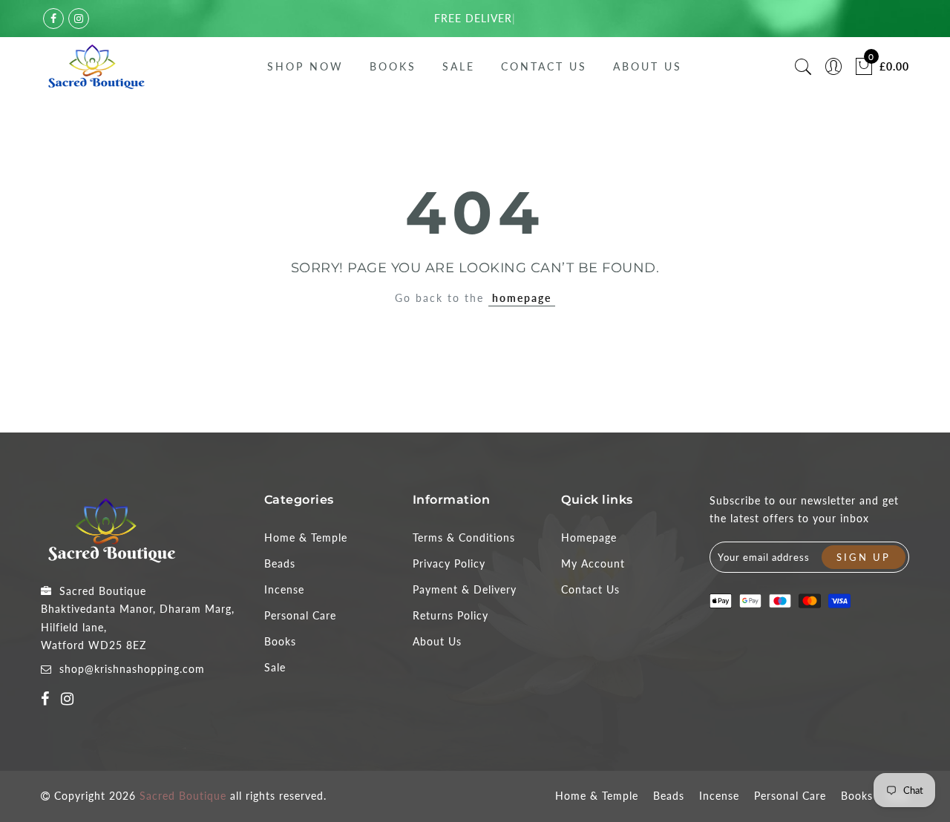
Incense (284, 589)
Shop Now (305, 66)
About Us (647, 66)
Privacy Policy (449, 563)
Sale (458, 66)
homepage (521, 298)
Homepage (589, 537)
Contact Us (544, 66)
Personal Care (300, 615)
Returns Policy (450, 615)
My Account (593, 563)
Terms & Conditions (464, 537)
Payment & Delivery (465, 589)
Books (393, 66)
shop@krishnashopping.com (132, 668)
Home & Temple (305, 537)
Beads (279, 563)
